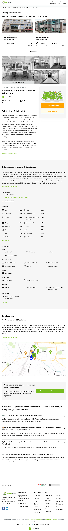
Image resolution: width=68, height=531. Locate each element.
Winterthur (28, 7)
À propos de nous (23, 496)
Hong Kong (59, 501)
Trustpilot (4, 476)
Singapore (59, 504)
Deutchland (37, 507)
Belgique (37, 512)
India (57, 507)
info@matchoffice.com (8, 501)
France (47, 506)
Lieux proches (52, 111)
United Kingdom (48, 499)
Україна (58, 495)
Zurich (21, 7)
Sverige (36, 498)
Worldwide (59, 509)
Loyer (9, 7)
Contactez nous (23, 506)
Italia (46, 509)
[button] (28, 21)
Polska (58, 498)
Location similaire (53, 105)
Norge (36, 501)
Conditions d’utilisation (51, 519)
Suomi (36, 504)
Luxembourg (49, 495)
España (47, 503)
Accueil (4, 7)
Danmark (37, 495)
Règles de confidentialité (35, 519)
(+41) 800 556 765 (7, 503)
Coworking (15, 7)
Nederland (37, 509)
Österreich (48, 512)
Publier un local (23, 503)
